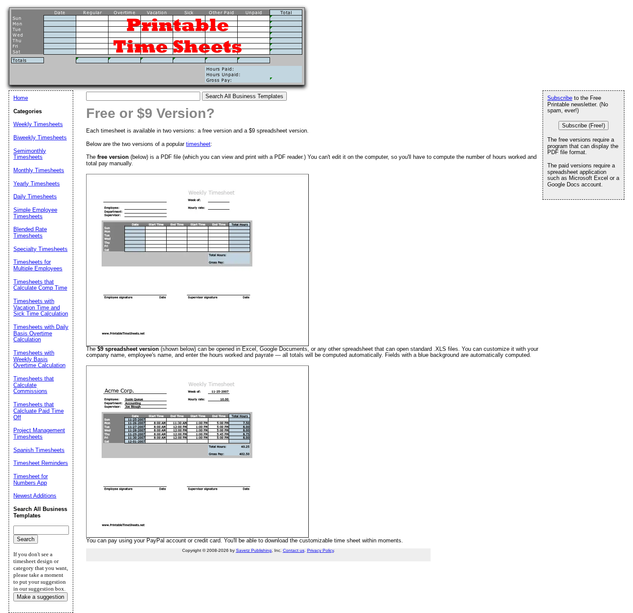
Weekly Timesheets (38, 124)
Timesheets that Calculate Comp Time (40, 285)
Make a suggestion (40, 597)
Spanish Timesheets (39, 450)
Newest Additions (34, 495)
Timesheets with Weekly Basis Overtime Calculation (39, 359)
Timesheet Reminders (40, 463)
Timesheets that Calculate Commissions (33, 384)
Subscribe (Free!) (583, 125)
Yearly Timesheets (36, 183)
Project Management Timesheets (39, 433)
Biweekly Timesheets (40, 137)
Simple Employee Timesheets (35, 213)
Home (20, 98)
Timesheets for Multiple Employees (37, 265)
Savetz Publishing (254, 550)
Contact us (293, 550)
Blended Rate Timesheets (30, 232)
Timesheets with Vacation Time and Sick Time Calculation (40, 307)
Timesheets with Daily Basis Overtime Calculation (40, 333)
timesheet (198, 144)
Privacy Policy (320, 550)
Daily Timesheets (35, 196)
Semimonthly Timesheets (29, 154)
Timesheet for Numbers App (30, 479)
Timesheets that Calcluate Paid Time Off (38, 410)
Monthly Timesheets (38, 170)
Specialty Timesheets (40, 249)
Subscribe (559, 98)
